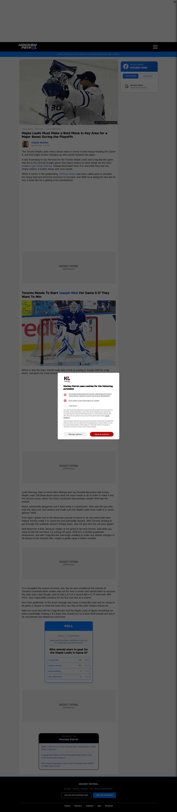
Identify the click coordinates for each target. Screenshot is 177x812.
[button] (88, 406)
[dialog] (88, 406)
